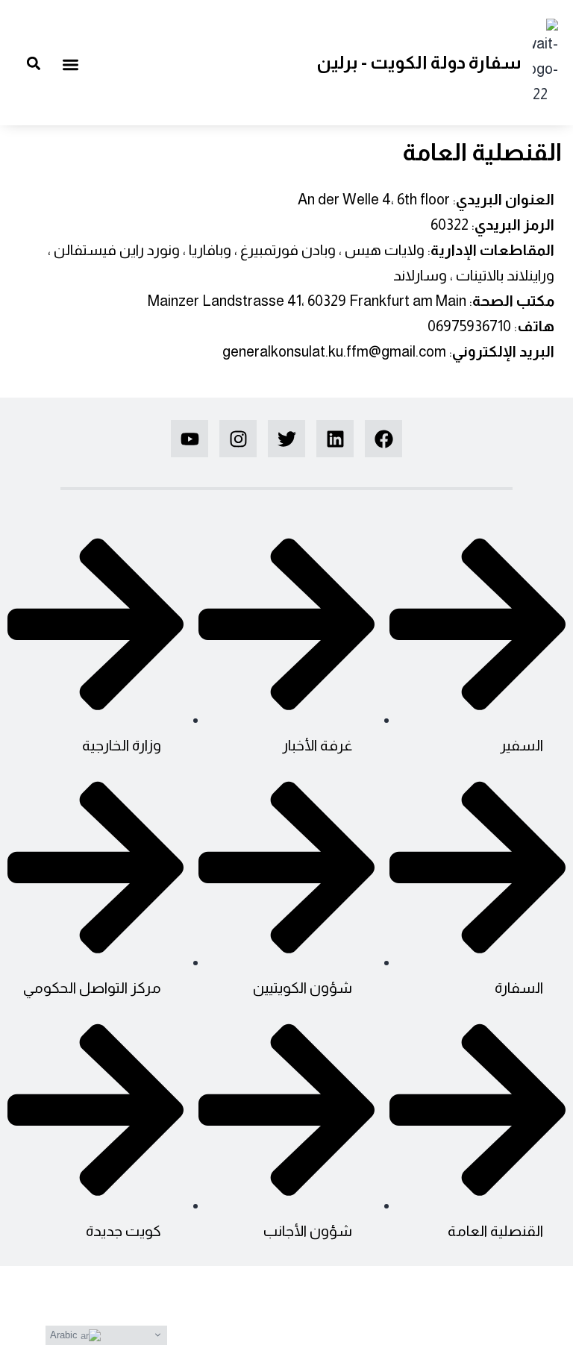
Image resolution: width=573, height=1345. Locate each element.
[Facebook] (383, 438)
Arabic (65, 1335)
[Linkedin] (335, 438)
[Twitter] (286, 438)
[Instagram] (238, 438)
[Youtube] (189, 438)
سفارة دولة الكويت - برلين (419, 62)
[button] (71, 64)
